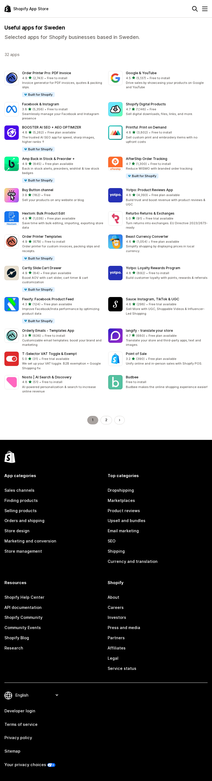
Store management (23, 551)
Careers (116, 607)
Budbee (132, 377)
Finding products (21, 500)
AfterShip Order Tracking (146, 159)
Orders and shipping (24, 520)
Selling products (20, 510)
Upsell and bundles (126, 520)
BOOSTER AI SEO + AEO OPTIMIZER (51, 127)
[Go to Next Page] (119, 420)
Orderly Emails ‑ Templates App (48, 330)
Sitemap (12, 751)
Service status (122, 668)
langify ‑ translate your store (149, 330)
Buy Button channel (37, 190)
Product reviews (124, 510)
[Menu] (205, 9)
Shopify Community (23, 617)
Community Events (22, 627)
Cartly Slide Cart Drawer (42, 268)
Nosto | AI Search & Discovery (46, 377)
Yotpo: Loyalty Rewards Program (153, 268)
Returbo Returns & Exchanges (150, 213)
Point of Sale (136, 354)
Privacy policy (18, 737)
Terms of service (21, 724)
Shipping (116, 551)
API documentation (23, 607)
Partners (116, 637)
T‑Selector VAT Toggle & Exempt (49, 354)
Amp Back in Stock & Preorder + (48, 159)
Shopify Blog (16, 637)
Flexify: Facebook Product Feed (48, 299)
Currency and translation (133, 561)
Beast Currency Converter (147, 236)
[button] (54, 84)
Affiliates (117, 648)
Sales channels (19, 490)
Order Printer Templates (42, 236)
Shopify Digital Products (146, 104)
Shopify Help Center (24, 597)
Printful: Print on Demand (146, 127)
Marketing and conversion (30, 541)
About (113, 597)
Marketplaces (121, 500)
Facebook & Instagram (40, 104)
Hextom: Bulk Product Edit (43, 213)
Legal (113, 658)
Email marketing (123, 530)
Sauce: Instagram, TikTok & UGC (152, 299)
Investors (117, 617)
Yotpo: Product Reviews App (149, 190)
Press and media (124, 627)
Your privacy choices (25, 764)
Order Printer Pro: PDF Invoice (46, 73)
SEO (111, 541)
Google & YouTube (141, 73)
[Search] (195, 9)
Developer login (19, 710)
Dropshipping (121, 490)
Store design (17, 530)
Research (13, 648)
